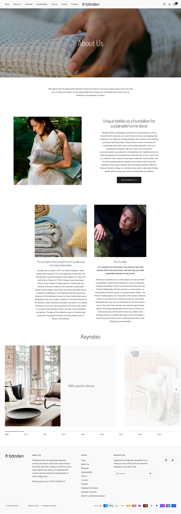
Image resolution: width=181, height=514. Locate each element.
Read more (42, 476)
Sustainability (41, 4)
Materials (29, 4)
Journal (64, 4)
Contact (84, 480)
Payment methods (88, 492)
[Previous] (176, 382)
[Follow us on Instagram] (166, 460)
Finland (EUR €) (12, 506)
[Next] (176, 389)
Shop (7, 4)
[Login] (169, 4)
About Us (17, 4)
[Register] (150, 473)
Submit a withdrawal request (93, 496)
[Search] (164, 4)
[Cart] (175, 4)
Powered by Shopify (49, 506)
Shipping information (89, 488)
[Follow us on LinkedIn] (172, 460)
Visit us (54, 4)
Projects (74, 4)
